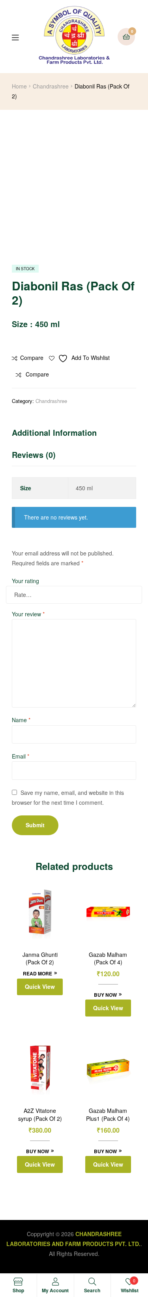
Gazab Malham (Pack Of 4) (108, 958)
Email (20, 756)
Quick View (40, 986)
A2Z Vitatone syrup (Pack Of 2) (40, 1114)
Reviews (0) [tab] (34, 454)
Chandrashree (51, 86)
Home (19, 86)
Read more (37, 973)
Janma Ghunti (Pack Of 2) (40, 958)
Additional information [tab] (54, 432)
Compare (31, 357)
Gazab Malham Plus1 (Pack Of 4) (108, 1114)
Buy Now (105, 994)
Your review (28, 614)
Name (21, 720)
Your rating (25, 581)
